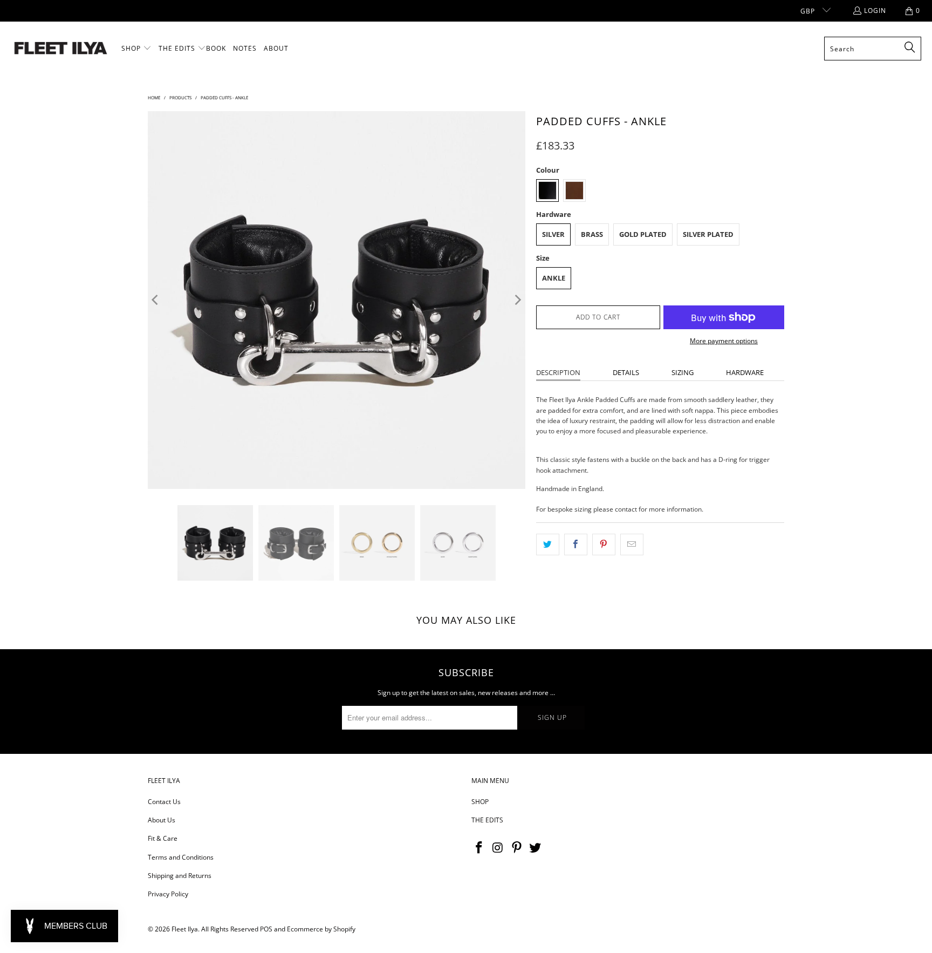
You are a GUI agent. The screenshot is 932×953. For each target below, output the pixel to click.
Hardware (745, 372)
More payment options (724, 340)
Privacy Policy (168, 893)
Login (875, 10)
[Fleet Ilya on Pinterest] (517, 847)
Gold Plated (643, 234)
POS (266, 929)
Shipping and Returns (179, 875)
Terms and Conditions (181, 857)
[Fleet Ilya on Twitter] (535, 847)
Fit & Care (162, 838)
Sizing (682, 372)
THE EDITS (487, 820)
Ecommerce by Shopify (321, 929)
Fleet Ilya (185, 929)
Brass (592, 234)
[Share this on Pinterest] (603, 544)
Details (626, 372)
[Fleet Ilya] (61, 49)
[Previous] (156, 300)
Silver (553, 234)
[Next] (517, 300)
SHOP (480, 801)
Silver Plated (708, 234)
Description (558, 372)
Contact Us (164, 801)
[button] (136, 48)
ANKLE (553, 278)
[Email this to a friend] (631, 544)
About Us (161, 820)
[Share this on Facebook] (575, 544)
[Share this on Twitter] (547, 544)
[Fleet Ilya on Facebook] (479, 847)
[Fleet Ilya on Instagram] (498, 847)
